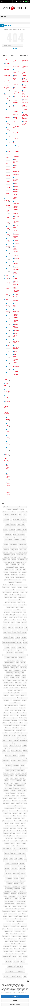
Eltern (19, 602)
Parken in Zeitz (16, 217)
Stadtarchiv (23, 881)
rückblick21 (6, 836)
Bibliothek (6, 544)
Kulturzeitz (23, 728)
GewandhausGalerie (17, 143)
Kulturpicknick (23, 725)
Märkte (5, 763)
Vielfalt (15, 934)
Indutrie (22, 672)
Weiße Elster (24, 949)
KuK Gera (10, 723)
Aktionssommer (16, 519)
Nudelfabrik (23, 788)
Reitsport (6, 823)
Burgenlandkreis (7, 554)
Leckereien (25, 745)
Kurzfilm (10, 740)
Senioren (12, 856)
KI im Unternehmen (16, 700)
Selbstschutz (13, 853)
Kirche (24, 707)
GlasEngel (25, 642)
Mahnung (25, 758)
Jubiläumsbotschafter (18, 366)
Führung (8, 228)
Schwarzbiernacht (6, 851)
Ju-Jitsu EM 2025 (18, 682)
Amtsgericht (18, 522)
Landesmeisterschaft (7, 743)
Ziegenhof (14, 979)
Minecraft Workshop (20, 770)
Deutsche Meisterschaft (20, 577)
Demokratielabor (14, 574)
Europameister (7, 612)
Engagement (6, 605)
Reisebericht (5, 820)
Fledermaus (24, 622)
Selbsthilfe (7, 853)
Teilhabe (19, 906)
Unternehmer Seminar (11, 921)
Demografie (24, 572)
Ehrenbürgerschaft (8, 597)
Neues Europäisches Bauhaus (19, 785)
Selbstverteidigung (21, 853)
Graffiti (16, 645)
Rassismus (19, 815)
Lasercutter (5, 745)
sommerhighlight (22, 866)
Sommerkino (7, 868)
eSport (25, 605)
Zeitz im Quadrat (15, 277)
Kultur (26, 723)
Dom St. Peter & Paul (20, 589)
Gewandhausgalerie (22, 640)
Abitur (20, 514)
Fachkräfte (5, 617)
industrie (24, 670)
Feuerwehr (19, 620)
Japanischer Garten (16, 680)
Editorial (8, 317)
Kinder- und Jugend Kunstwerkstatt (11, 705)
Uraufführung (6, 926)
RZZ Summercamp (9, 838)
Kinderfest (7, 707)
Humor (17, 667)
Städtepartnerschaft (16, 886)
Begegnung (6, 537)
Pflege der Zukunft (22, 800)
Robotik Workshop (7, 833)
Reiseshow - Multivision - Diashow (20, 820)
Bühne (11, 552)
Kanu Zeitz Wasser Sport (8, 692)
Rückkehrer (12, 836)
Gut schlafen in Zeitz (15, 161)
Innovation (18, 677)
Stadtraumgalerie (8, 891)
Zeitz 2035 (6, 406)
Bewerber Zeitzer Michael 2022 (10, 542)
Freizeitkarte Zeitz (16, 127)
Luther (20, 758)
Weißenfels (6, 951)
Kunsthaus (14, 735)
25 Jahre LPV (24, 512)
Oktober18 (8, 187)
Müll (16, 775)
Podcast (12, 803)
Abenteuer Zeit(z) (14, 514)
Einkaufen (10, 600)
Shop (15, 230)
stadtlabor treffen (8, 888)
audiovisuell (16, 66)
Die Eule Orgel (15, 320)
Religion (11, 823)
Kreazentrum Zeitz (6, 720)
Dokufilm (25, 587)
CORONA (8, 305)
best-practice (16, 539)
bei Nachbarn (6, 68)
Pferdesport (14, 800)
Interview (8, 288)
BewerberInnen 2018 (22, 542)
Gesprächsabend (7, 640)
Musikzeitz (7, 780)
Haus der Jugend (7, 650)
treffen (23, 913)
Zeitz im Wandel (9, 961)
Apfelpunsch (13, 524)
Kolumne (8, 323)
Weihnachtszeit (14, 946)
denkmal (7, 577)
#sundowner (8, 509)
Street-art (19, 896)
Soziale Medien (16, 873)
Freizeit (25, 630)
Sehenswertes (7, 391)
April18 (7, 123)
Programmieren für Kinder (22, 810)
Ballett (16, 532)
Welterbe (11, 951)
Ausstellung (9, 205)
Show (16, 858)
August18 (8, 129)
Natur (12, 783)
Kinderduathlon (22, 705)
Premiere (24, 808)
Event (7, 217)
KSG (26, 720)
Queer (20, 813)
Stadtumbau (15, 891)
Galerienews (18, 151)
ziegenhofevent (20, 979)
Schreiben (24, 843)
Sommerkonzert (14, 868)
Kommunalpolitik (24, 715)
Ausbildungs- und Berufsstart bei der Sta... (25, 94)
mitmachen (6, 773)
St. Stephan (22, 878)
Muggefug (11, 775)
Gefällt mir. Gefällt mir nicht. (15, 132)
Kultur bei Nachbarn (7, 725)
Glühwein (5, 645)
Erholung (15, 605)
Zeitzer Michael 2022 (8, 494)
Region (23, 818)
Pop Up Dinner (10, 805)
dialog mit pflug (11, 582)
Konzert (8, 240)
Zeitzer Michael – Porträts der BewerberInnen (16, 289)
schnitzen (12, 843)
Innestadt (12, 677)
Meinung (24, 763)
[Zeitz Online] (15, 8)
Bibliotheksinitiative (22, 544)
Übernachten (16, 255)
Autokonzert (11, 532)
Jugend (5, 685)
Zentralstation (9, 374)
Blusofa (16, 549)
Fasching (15, 617)
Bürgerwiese (6, 557)
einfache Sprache (21, 597)
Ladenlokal (16, 740)
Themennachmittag (6, 911)
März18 (8, 175)
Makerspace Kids (6, 760)
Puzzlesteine (15, 813)
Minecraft (13, 770)
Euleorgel (21, 607)
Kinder (11, 702)
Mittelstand (12, 773)
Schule (8, 846)
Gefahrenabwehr (15, 635)
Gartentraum (24, 632)
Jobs (26, 680)
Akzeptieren (15, 996)
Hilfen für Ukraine (19, 660)
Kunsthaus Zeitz (7, 738)
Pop (21, 803)
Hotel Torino (6, 667)
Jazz (23, 680)
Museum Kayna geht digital (25, 123)
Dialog (24, 579)
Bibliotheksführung (13, 544)
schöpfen (18, 843)
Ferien (25, 617)
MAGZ (15, 194)
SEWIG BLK (6, 858)
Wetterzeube (17, 951)
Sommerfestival (7, 397)
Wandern (11, 941)
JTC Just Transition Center (8, 682)
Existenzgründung (17, 615)
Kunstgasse (25, 733)
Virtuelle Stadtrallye (15, 355)
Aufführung (23, 527)
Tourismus (25, 911)
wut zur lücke (19, 959)
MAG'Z (6, 275)
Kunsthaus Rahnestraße (22, 735)
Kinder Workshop (17, 702)
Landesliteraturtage (23, 740)
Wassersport (22, 941)
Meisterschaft (8, 765)
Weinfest (25, 946)
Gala (19, 632)
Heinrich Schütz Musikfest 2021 (21, 655)
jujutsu (24, 685)
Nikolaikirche (16, 788)
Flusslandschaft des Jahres (15, 625)
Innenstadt (6, 677)
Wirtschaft (8, 368)
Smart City (11, 861)
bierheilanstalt (13, 547)
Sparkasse (6, 876)
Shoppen (11, 858)
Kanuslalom (6, 695)
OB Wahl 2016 (6, 790)
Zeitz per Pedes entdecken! (15, 283)
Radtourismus (6, 815)
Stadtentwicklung (7, 886)
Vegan (4, 928)
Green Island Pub (23, 645)
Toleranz (13, 911)
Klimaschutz (6, 713)
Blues (12, 549)
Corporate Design (9, 567)
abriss (25, 514)
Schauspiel (18, 841)
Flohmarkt (6, 625)
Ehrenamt (23, 594)
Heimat (24, 650)
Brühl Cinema (5, 552)
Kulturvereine (7, 728)
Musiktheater (22, 778)
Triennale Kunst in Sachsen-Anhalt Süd (16, 249)
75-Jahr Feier (6, 514)
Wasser (16, 941)
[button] (28, 981)
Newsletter (15, 213)
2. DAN (19, 512)
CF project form (16, 97)
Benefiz (24, 537)
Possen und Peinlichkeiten (9, 808)
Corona (23, 564)
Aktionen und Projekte (15, 360)
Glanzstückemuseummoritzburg (9, 642)
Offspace (19, 790)
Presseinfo (5, 810)
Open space (13, 793)
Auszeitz (5, 532)
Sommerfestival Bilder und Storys (17, 236)
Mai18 (7, 163)
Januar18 (8, 147)
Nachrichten (16, 371)
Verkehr (24, 931)
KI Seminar (24, 700)
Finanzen (12, 622)
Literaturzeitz (22, 755)
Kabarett (8, 234)
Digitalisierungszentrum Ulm (8, 584)
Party (19, 798)
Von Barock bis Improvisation (25, 80)
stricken (24, 896)
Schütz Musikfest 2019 (7, 848)
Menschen (22, 765)
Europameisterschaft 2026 (17, 612)
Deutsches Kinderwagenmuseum (11, 579)
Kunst (24, 730)
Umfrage (20, 916)
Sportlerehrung (9, 878)
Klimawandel (12, 713)
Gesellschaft (24, 637)
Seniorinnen (18, 856)
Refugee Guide (15, 226)
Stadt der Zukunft (8, 881)
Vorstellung (25, 936)
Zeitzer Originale (15, 295)
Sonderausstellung (9, 871)
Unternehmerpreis (7, 923)
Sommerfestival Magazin (17, 341)
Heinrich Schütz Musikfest (8, 655)
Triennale (5, 916)
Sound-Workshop (8, 873)
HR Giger (12, 667)
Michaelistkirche (24, 768)
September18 (9, 193)
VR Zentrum (14, 939)
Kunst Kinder (5, 733)
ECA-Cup (6, 594)
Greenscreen (7, 647)
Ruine (25, 836)
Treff (19, 913)
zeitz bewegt (15, 273)
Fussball (14, 632)
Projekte (5, 813)
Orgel (18, 795)
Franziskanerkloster (19, 627)
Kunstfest (11, 733)
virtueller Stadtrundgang (16, 936)
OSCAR (10, 798)
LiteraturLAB (15, 755)
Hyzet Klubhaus (23, 667)
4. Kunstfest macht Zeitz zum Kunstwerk (25, 115)
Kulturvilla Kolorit (15, 728)
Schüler (13, 846)
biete (8, 99)
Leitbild (20, 748)
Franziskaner (10, 627)
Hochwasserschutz (6, 665)
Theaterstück (21, 908)
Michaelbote (16, 203)
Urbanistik (13, 926)
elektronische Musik (18, 600)
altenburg (12, 522)
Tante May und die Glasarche (25, 60)
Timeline (16, 240)
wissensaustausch (6, 956)
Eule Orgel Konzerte (10, 607)
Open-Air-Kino (7, 795)
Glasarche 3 (19, 642)
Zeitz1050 (22, 961)
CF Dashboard (15, 88)
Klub (17, 715)
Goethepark (11, 645)
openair (13, 795)
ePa (11, 605)
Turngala (10, 916)
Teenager (14, 906)
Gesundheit (14, 640)
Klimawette (19, 713)
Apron (19, 524)
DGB (20, 579)
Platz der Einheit (6, 803)
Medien (13, 763)
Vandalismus (23, 926)
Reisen (11, 820)
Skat (25, 858)
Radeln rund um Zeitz (15, 335)
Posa (21, 805)
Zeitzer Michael (6, 459)
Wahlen (6, 941)
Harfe (24, 647)
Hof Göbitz (14, 665)
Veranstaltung (10, 928)
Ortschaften (5, 798)
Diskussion (20, 587)
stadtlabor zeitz (17, 888)
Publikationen (9, 437)
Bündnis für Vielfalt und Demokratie (20, 552)
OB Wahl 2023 (13, 790)
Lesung (12, 750)
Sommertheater (22, 868)
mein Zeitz (19, 763)
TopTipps (7, 401)
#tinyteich (15, 509)
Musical (8, 252)
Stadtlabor (24, 886)
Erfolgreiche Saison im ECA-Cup (25, 74)
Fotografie (4, 627)
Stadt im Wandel (16, 881)
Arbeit (23, 524)
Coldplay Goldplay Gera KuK (21, 562)
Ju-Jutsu (25, 682)
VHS (11, 934)
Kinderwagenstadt (14, 707)
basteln (14, 534)
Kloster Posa (12, 715)
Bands (21, 532)
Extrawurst (25, 615)
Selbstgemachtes (24, 851)
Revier (23, 826)
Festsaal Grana (12, 620)
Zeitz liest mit (16, 961)
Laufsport (11, 745)
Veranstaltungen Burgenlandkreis (21, 928)
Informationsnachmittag (9, 675)
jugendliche (19, 685)
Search (15, 49)
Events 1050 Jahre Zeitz (7, 615)
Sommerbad (22, 863)
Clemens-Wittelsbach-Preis (9, 562)
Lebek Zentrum (18, 745)
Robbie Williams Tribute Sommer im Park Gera (12, 831)
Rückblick (8, 341)
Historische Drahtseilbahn (9, 662)
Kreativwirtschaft (22, 718)
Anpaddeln (24, 522)
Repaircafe (17, 823)
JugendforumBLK (12, 685)
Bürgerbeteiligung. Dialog (21, 554)
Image (10, 670)
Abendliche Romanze (7, 20)
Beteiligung (23, 539)
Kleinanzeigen (7, 95)
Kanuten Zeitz (23, 695)
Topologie (19, 911)
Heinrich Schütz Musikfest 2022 (11, 657)
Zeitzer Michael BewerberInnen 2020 (10, 974)
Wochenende (14, 956)
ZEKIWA (24, 976)
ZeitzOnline (15, 300)
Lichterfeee (5, 753)
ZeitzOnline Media (15, 305)
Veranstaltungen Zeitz (9, 931)
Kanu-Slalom (17, 692)
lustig (16, 758)
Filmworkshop (6, 622)
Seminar (6, 856)
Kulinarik (21, 723)
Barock (25, 532)
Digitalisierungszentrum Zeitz (21, 584)
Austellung (25, 529)
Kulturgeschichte (16, 725)
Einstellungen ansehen (15, 1004)
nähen (24, 780)
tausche (8, 111)
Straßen (5, 896)
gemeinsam (22, 635)
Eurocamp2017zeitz (17, 610)
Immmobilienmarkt (17, 670)
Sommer (7, 863)
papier (15, 798)
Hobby (17, 662)
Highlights (8, 425)
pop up (25, 803)
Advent (7, 517)
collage (7, 564)
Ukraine (15, 916)
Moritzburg (24, 773)
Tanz (9, 906)
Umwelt (25, 916)
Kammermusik (24, 687)
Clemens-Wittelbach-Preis (22, 559)
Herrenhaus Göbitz (22, 657)
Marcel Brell (13, 760)
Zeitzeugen (6, 976)
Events (15, 351)
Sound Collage (21, 871)
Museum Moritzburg (22, 775)
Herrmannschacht (10, 660)
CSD (24, 569)
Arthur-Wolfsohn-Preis (15, 527)
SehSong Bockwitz (15, 851)
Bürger (13, 554)
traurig (15, 913)
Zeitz (25, 959)
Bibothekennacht (6, 547)
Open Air (7, 793)
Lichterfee (25, 750)
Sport (8, 345)
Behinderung (12, 537)
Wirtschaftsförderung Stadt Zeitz (18, 954)
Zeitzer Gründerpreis (23, 964)
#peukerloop (6, 507)
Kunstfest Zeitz (18, 733)
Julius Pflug (5, 687)
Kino (20, 707)
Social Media (17, 861)
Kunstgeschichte (7, 735)
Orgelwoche (23, 795)
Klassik (11, 710)
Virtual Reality (21, 934)
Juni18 (7, 157)
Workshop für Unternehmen (10, 959)
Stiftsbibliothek (6, 893)
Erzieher (20, 605)
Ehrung (15, 597)
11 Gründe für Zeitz (15, 60)
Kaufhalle (19, 697)
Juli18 (8, 151)
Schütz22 (15, 848)
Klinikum (24, 713)
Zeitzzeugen (19, 976)
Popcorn (16, 805)
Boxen (21, 549)
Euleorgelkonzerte (8, 610)
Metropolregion (5, 768)
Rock (14, 833)
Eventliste (16, 122)
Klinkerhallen (5, 715)
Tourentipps (9, 449)
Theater (8, 258)
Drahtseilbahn (15, 592)
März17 (8, 169)
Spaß (11, 876)
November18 (9, 181)
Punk (10, 813)
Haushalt (13, 650)
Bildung (19, 547)
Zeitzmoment (12, 976)
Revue (25, 828)
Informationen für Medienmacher (16, 173)
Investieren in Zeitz (15, 179)
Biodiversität (6, 549)
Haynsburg (19, 650)
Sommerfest (7, 866)
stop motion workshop (22, 893)
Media (6, 278)
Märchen (19, 760)
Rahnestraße (13, 815)
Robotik (24, 831)
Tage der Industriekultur (20, 903)
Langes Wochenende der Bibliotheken (20, 743)
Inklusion (24, 675)
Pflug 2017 (6, 384)
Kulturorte (8, 431)
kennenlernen (6, 700)
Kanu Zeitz (20, 690)
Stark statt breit (22, 891)
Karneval (4, 697)
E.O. (26, 592)
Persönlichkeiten (7, 800)
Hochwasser (23, 662)
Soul (16, 871)
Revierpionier (5, 828)
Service (8, 443)
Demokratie (7, 574)
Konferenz (6, 718)
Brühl (25, 549)
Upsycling (24, 923)
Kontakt (16, 186)
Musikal (16, 778)
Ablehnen (15, 1000)
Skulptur (5, 861)
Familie (10, 617)
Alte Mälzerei (6, 522)
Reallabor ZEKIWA (16, 818)
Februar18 (8, 141)
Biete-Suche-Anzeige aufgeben (15, 78)
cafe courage (13, 557)
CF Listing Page (16, 92)
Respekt (12, 826)
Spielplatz (20, 876)
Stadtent (21, 883)
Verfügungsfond (18, 931)
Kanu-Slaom (24, 692)
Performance (24, 798)
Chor (9, 559)
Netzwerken (23, 783)
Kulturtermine (7, 117)
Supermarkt (15, 898)
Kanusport (12, 695)
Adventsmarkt (6, 519)
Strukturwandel (9, 362)
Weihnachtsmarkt (6, 946)
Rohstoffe (18, 833)
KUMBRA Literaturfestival (9, 730)
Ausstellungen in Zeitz (16, 71)
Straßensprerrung (12, 896)
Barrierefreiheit (8, 534)
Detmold (12, 577)
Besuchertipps (7, 75)
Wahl (25, 939)
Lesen (8, 750)
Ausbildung (5, 529)
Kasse (15, 183)
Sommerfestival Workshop (17, 347)
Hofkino (19, 665)
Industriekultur (9, 672)
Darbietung (6, 572)
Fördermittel (24, 625)
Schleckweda (24, 841)
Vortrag (8, 270)
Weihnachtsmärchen (21, 944)
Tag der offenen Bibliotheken (20, 901)
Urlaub (18, 926)
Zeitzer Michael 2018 (8, 467)
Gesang (12, 637)
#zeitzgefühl (21, 509)
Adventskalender (21, 517)
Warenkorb (15, 263)
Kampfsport (10, 690)
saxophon (12, 841)
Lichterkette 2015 (18, 753)
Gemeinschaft (6, 637)
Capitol (24, 557)
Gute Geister (15, 166)
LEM (24, 748)
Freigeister (15, 630)
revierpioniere (13, 828)
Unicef (12, 918)
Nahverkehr (6, 783)
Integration (24, 677)
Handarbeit (14, 647)
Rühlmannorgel (19, 836)
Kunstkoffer (14, 738)
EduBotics (18, 594)
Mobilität (18, 773)
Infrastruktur (17, 675)
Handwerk (19, 647)
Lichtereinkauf (18, 750)
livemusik (5, 758)
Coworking (22, 567)
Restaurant (18, 826)
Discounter (14, 587)
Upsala (19, 923)
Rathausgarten (8, 818)
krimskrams (14, 720)
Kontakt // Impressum (16, 190)
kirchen (6, 710)
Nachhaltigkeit (18, 780)
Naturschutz (17, 783)
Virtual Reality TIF (6, 936)
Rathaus (25, 815)
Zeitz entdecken (6, 412)
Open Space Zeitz (20, 793)
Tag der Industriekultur (9, 901)
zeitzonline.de (16, 311)
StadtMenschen (10, 356)
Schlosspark (6, 843)
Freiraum (20, 630)
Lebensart (8, 329)
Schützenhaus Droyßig (23, 848)
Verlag (7, 934)
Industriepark (16, 672)
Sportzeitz (16, 878)
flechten (18, 622)
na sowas (12, 780)
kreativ (16, 718)
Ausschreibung (12, 529)
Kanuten (17, 695)
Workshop (25, 956)
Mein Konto (15, 197)
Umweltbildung (6, 918)
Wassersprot (7, 944)
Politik (7, 335)
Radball (25, 813)
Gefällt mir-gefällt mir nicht (6, 87)
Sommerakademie (14, 863)
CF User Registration (16, 101)
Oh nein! (7, 379)
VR (9, 939)
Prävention (18, 808)
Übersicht (16, 258)
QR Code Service (16, 221)
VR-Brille (20, 939)
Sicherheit (21, 858)
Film (8, 222)
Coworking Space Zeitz (9, 569)
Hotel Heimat (25, 665)
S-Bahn (16, 838)
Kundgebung (18, 730)
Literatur (8, 246)
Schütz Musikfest (19, 846)
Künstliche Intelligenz (22, 738)
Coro (19, 564)
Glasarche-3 (16, 156)
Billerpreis (25, 547)
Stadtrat (23, 888)
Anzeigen (7, 63)
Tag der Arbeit (22, 898)
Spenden (15, 876)
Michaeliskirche (16, 768)
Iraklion (9, 680)
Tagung (5, 906)
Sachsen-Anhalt (6, 841)
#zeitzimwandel (6, 512)
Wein (20, 946)
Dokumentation (8, 589)
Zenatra (8, 979)
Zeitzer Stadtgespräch (23, 974)
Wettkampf (24, 951)
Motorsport (6, 775)
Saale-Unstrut (21, 838)
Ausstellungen (18, 147)
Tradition (10, 913)
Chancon (4, 559)
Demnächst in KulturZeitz (16, 113)
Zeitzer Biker (14, 964)
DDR (19, 572)
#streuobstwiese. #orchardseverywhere (18, 507)
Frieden (4, 632)
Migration (7, 770)
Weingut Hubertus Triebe (7, 949)
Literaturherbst (8, 755)
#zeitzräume (13, 512)
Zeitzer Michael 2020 (8, 485)
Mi (10, 768)
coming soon (6, 80)
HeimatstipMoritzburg (19, 652)
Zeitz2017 (7, 454)
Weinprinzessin (17, 949)
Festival (6, 620)
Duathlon (22, 592)
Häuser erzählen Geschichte (15, 326)
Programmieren (12, 810)
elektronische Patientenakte (10, 602)
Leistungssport (14, 748)
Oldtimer (24, 790)
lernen (4, 750)
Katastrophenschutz (11, 697)
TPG (6, 913)
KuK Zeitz (15, 723)
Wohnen (19, 956)
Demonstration (22, 574)
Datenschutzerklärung (18, 107)
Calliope (19, 557)
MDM (9, 763)
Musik (11, 778)
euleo (17, 607)
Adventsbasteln (13, 517)
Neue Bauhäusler (9, 785)
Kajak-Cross (17, 687)
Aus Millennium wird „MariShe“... (24, 107)
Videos (7, 294)
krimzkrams (21, 720)
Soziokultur (23, 873)
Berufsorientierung (8, 539)
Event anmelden (15, 118)
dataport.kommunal (13, 572)
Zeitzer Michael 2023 (20, 971)
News (6, 299)
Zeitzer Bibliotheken (6, 964)
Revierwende (20, 828)
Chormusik (14, 559)
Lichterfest (11, 753)
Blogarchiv (15, 84)
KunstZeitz (5, 740)
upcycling (14, 923)
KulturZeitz (6, 200)
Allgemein (7, 59)
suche (7, 105)
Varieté (7, 264)
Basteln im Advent (21, 534)
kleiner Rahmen (18, 710)
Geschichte (15, 138)
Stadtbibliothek (9, 883)
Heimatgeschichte (10, 652)
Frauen (26, 627)
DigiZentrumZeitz (6, 587)
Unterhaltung (17, 918)
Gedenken (8, 635)
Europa (24, 610)
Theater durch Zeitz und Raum (11, 908)
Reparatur (23, 823)
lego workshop (7, 748)
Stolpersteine (13, 893)
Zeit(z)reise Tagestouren (16, 268)
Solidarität (24, 861)
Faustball (20, 617)
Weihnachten (13, 944)
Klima (24, 710)
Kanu (15, 690)
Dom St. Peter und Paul (7, 592)
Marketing (25, 760)
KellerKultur (25, 697)
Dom (14, 589)
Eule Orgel (7, 210)
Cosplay (16, 567)
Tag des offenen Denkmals (9, 903)
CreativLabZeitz (18, 569)
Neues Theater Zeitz (8, 788)
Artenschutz (7, 527)
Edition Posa (12, 594)
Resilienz (7, 826)
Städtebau (16, 883)
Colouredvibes (13, 564)
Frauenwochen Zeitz (7, 630)
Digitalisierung (9, 311)
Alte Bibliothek (23, 519)
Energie (23, 602)
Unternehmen (24, 918)
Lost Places (11, 758)
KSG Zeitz (5, 723)
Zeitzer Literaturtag (11, 966)
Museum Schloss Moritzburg (15, 207)
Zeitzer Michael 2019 (8, 476)
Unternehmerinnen (20, 921)
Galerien (8, 282)
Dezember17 (9, 135)
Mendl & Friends (16, 765)
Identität (5, 670)
